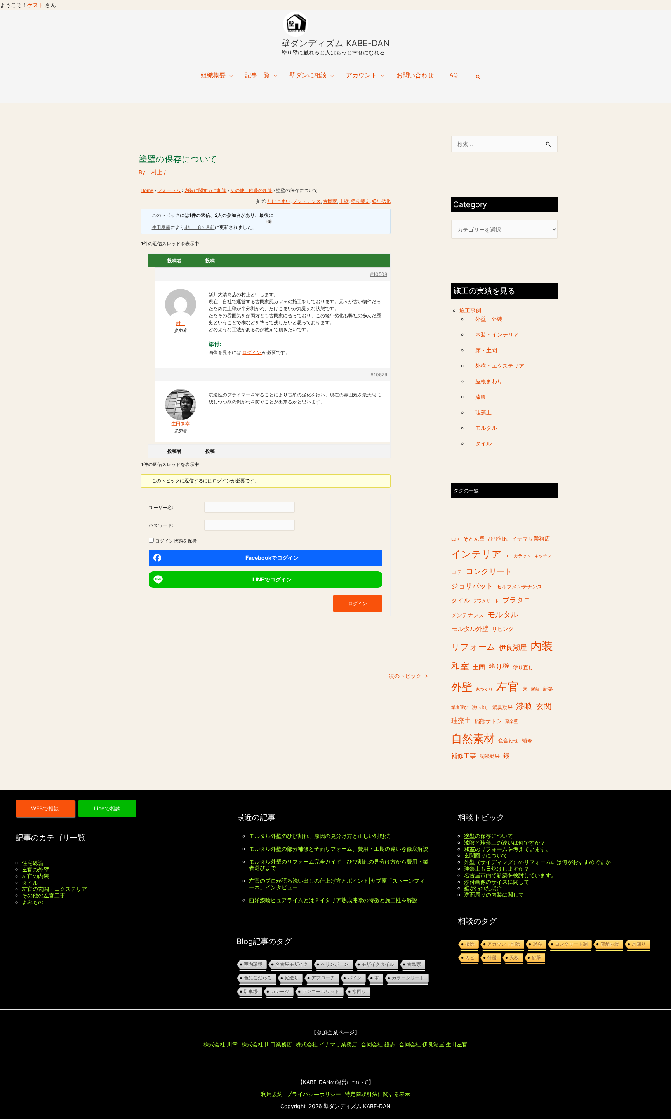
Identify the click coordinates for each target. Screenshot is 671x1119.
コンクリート (489, 571)
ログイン (252, 352)
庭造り (292, 978)
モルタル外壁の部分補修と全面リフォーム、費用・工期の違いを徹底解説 (338, 848)
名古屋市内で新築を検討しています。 (510, 875)
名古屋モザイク (291, 964)
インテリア (476, 554)
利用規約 (272, 1094)
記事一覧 (257, 75)
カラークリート (408, 978)
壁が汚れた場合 (483, 888)
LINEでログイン (272, 579)
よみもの (32, 902)
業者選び (459, 708)
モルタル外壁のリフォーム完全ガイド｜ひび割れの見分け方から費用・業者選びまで (338, 864)
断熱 (535, 689)
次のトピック (408, 675)
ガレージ (280, 991)
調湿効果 (490, 756)
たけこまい (278, 201)
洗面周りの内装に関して (494, 894)
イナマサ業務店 (531, 538)
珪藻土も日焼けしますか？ (496, 868)
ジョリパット (472, 586)
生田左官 (457, 1044)
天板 (514, 957)
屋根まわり (488, 381)
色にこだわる (258, 978)
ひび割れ (498, 539)
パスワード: (161, 525)
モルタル (486, 427)
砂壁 (536, 957)
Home (147, 190)
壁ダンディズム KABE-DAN (336, 43)
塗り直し (523, 668)
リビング (503, 628)
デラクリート (486, 601)
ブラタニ (516, 600)
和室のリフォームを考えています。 (507, 849)
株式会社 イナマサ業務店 (326, 1044)
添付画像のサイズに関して (496, 881)
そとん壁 (474, 538)
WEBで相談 (45, 808)
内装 (541, 646)
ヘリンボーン (335, 964)
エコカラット (518, 556)
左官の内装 (35, 876)
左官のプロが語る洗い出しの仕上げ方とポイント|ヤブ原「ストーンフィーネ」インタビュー (337, 883)
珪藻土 (483, 412)
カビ (470, 957)
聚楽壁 (511, 721)
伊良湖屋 (513, 648)
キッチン (542, 556)
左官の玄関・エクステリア (54, 888)
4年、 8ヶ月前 (199, 227)
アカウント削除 (503, 944)
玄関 (543, 706)
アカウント (361, 75)
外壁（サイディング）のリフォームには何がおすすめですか (537, 862)
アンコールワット (320, 991)
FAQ (452, 75)
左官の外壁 (35, 869)
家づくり (484, 689)
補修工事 (463, 756)
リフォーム (473, 647)
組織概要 (213, 75)
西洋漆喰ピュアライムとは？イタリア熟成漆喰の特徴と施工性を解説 (333, 900)
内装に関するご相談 (205, 190)
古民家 (330, 201)
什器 (492, 957)
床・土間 (486, 350)
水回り (359, 991)
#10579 (378, 374)
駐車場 (251, 991)
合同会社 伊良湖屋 (421, 1044)
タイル (483, 443)
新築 (548, 689)
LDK (455, 539)
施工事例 (470, 310)
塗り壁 (498, 667)
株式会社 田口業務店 (267, 1044)
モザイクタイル (378, 964)
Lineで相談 (107, 808)
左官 (507, 686)
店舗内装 (609, 944)
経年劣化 (381, 201)
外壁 (461, 687)
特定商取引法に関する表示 (377, 1094)
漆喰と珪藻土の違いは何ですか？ (505, 842)
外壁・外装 (488, 319)
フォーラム (169, 190)
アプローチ (323, 978)
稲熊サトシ (488, 721)
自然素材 (473, 738)
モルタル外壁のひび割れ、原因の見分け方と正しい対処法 (319, 836)
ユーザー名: (161, 507)
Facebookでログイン (272, 557)
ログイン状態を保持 (176, 541)
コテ (456, 572)
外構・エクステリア (499, 365)
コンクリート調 (571, 944)
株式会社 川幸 (220, 1044)
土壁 (344, 201)
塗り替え (360, 201)
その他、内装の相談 (251, 190)
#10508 (378, 274)
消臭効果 (502, 708)
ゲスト (35, 5)
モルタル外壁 (469, 628)
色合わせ (508, 741)
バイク (355, 978)
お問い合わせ (415, 75)
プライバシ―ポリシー (314, 1094)
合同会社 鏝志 (378, 1044)
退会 (537, 944)
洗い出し (480, 708)
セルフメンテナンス (519, 587)
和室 (460, 666)
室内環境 (253, 964)
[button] (478, 77)
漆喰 (480, 396)
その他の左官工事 (43, 895)
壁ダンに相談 (308, 75)
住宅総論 (32, 862)
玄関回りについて (486, 855)
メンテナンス (307, 201)
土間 (479, 667)
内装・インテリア (497, 335)
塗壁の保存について (488, 836)
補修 (527, 741)
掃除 (470, 944)
